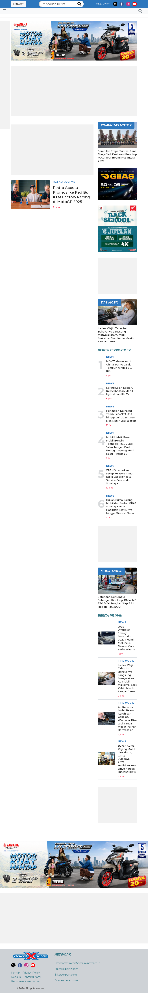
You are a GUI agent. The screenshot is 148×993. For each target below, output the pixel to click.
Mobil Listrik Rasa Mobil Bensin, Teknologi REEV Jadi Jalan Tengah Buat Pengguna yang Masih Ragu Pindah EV (120, 445)
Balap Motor (64, 182)
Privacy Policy (31, 972)
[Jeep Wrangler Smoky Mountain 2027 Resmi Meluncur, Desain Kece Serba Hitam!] (106, 637)
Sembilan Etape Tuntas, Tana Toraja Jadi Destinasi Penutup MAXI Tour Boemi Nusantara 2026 (117, 156)
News (110, 357)
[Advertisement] (74, 91)
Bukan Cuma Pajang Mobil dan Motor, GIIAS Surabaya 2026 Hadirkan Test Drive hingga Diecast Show (121, 506)
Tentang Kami (32, 977)
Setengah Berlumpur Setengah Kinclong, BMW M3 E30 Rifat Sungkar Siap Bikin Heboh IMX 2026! (117, 601)
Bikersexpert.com (66, 974)
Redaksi (16, 977)
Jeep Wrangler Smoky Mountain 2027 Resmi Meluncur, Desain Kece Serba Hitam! (126, 638)
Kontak (15, 972)
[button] (140, 11)
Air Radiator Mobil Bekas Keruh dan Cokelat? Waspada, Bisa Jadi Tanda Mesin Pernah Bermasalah (127, 719)
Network (18, 3)
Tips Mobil (126, 660)
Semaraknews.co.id (88, 963)
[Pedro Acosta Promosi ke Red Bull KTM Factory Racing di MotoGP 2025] (30, 194)
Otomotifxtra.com (66, 963)
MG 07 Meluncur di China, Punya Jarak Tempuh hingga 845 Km (119, 366)
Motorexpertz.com (66, 968)
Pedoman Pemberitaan (26, 981)
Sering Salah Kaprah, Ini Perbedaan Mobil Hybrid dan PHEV (119, 391)
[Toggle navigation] (4, 11)
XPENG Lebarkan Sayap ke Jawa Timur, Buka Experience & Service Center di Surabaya (120, 477)
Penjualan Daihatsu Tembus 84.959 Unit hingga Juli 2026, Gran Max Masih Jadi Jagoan (121, 415)
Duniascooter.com (66, 980)
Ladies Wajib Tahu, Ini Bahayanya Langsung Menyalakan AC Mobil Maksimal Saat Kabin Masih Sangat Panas (116, 335)
